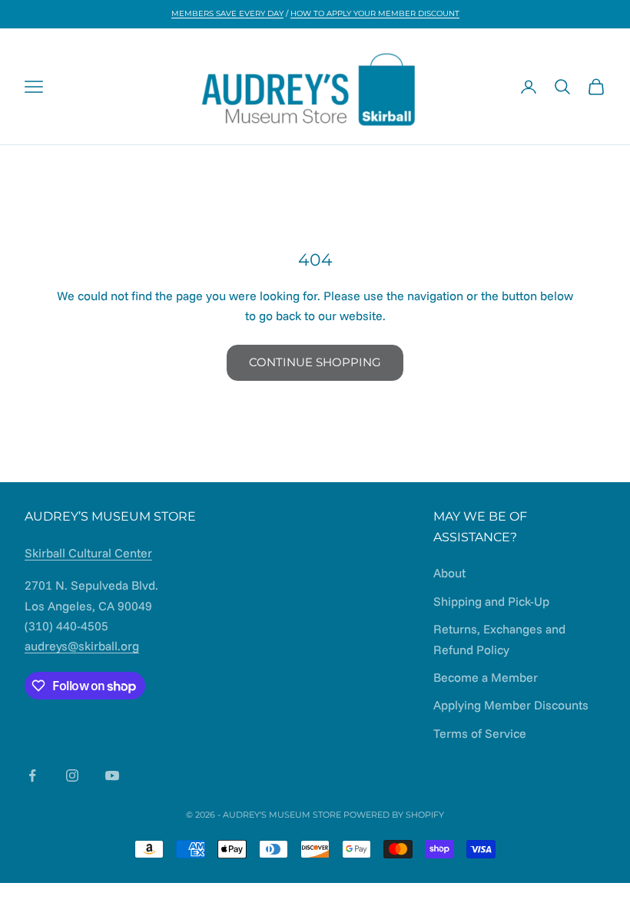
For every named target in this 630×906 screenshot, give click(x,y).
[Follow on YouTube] (112, 775)
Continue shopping (315, 362)
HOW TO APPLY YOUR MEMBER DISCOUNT (374, 13)
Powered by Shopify (393, 814)
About (449, 572)
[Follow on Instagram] (72, 775)
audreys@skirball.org (82, 645)
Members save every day (227, 13)
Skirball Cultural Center (88, 552)
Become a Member (485, 677)
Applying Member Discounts (511, 705)
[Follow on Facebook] (32, 775)
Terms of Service (479, 733)
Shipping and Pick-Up (491, 601)
